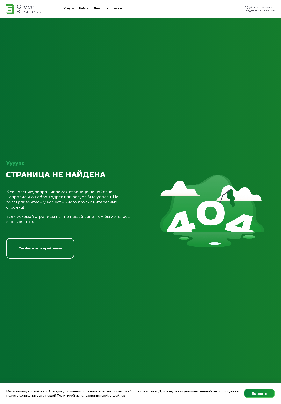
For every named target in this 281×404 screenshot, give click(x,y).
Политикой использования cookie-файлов (91, 395)
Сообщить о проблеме (40, 248)
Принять (259, 393)
